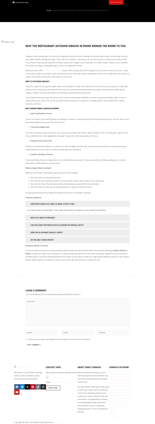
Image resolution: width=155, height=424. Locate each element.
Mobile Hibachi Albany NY (119, 377)
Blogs (111, 411)
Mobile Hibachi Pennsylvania (120, 389)
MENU (37, 2)
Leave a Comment (33, 50)
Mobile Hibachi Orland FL (119, 405)
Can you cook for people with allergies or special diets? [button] (57, 225)
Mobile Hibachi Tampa (118, 395)
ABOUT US (47, 2)
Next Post (136, 276)
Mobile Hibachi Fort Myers (119, 399)
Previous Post (21, 276)
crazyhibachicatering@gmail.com (64, 382)
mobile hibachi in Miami (52, 70)
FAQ (75, 2)
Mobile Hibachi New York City (120, 373)
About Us (113, 408)
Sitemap (58, 422)
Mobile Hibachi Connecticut (120, 386)
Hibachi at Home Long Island (120, 370)
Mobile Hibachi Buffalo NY (119, 380)
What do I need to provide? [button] (43, 217)
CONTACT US (100, 2)
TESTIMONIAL (85, 2)
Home (49, 10)
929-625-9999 (54, 377)
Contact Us (113, 417)
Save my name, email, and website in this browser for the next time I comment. (59, 339)
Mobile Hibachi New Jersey (119, 383)
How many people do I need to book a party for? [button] (53, 204)
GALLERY (67, 2)
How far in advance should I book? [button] (47, 232)
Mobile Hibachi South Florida (120, 392)
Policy (57, 2)
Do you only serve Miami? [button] (42, 240)
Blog (43, 50)
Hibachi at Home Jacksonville (120, 402)
